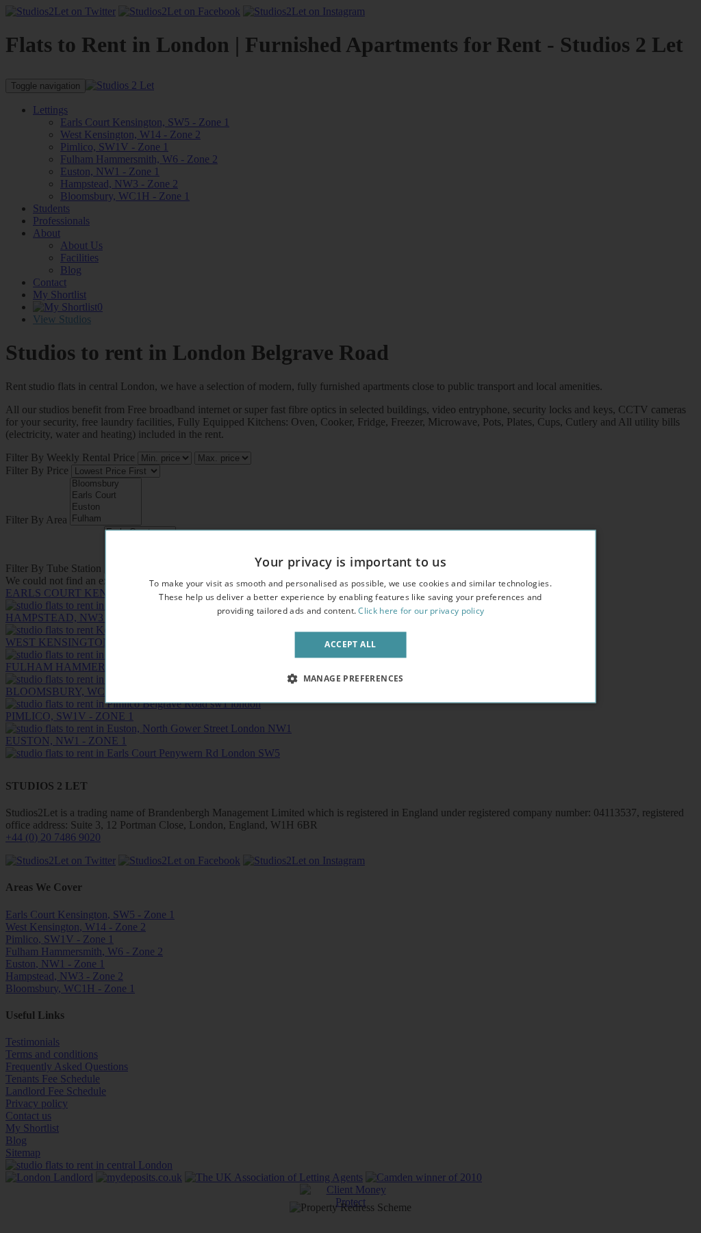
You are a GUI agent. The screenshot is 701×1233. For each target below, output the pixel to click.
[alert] (350, 616)
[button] (350, 679)
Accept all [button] (350, 644)
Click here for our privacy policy (421, 610)
